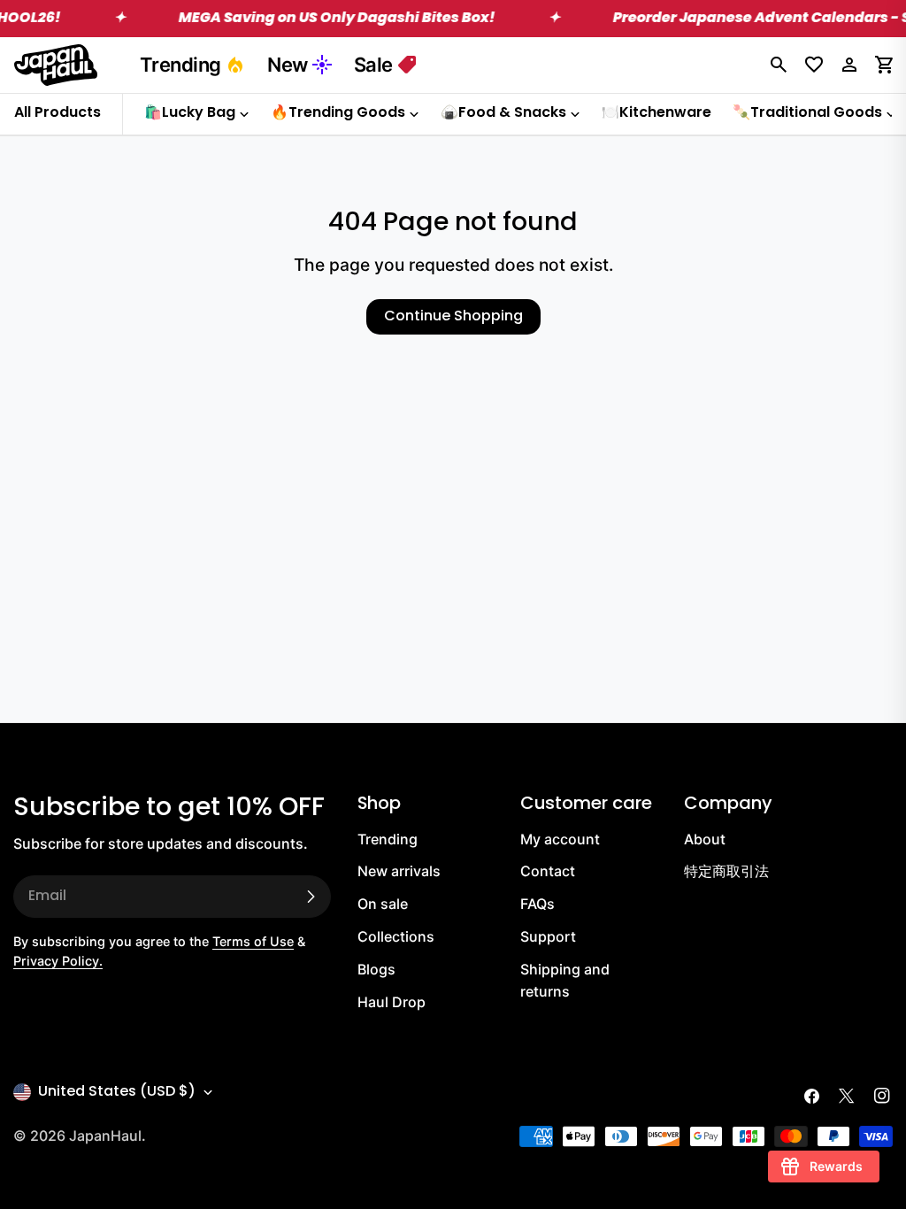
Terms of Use (253, 941)
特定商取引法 (726, 871)
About (705, 839)
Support (548, 936)
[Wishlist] (814, 64)
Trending (180, 64)
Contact (547, 871)
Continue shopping (453, 317)
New (287, 64)
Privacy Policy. (58, 960)
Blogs (376, 969)
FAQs (537, 904)
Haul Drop (391, 1002)
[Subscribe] (310, 896)
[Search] (778, 64)
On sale (382, 904)
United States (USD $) (117, 1092)
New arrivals (399, 871)
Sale (373, 64)
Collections (395, 936)
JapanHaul (105, 1135)
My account (560, 839)
